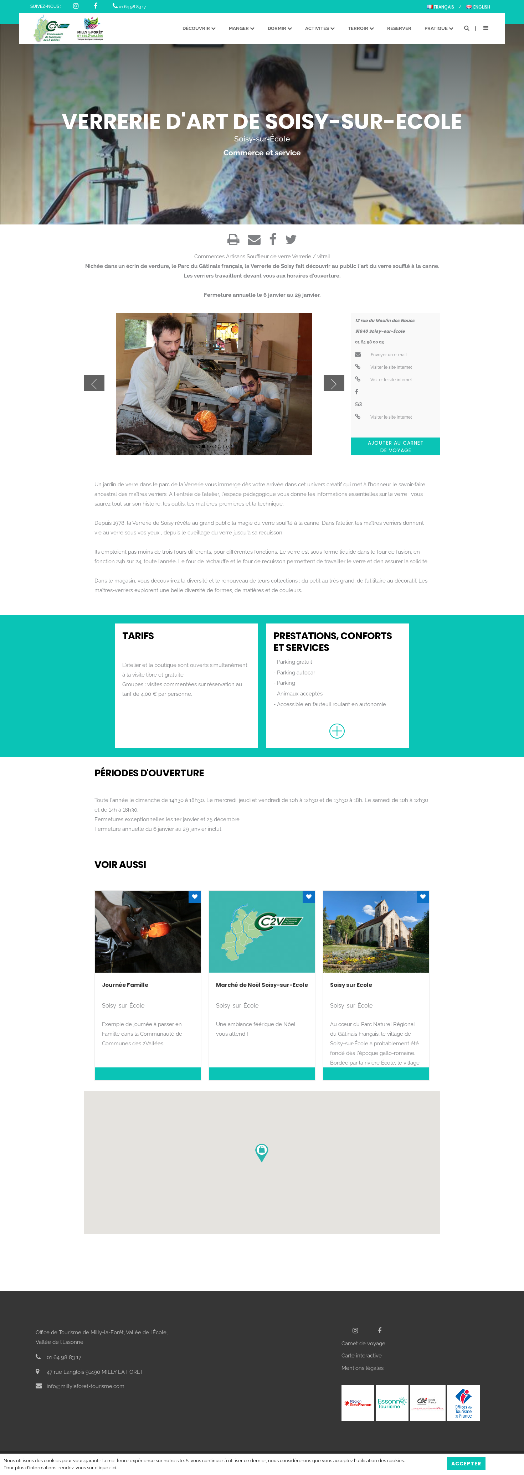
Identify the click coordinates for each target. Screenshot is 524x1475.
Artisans (235, 256)
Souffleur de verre (269, 256)
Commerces (209, 256)
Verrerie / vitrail (311, 256)
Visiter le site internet (390, 367)
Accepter (466, 1463)
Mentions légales (362, 1368)
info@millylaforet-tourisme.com (84, 1386)
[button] (261, 1153)
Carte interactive (361, 1355)
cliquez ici (105, 1467)
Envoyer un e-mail (388, 354)
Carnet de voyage (363, 1343)
